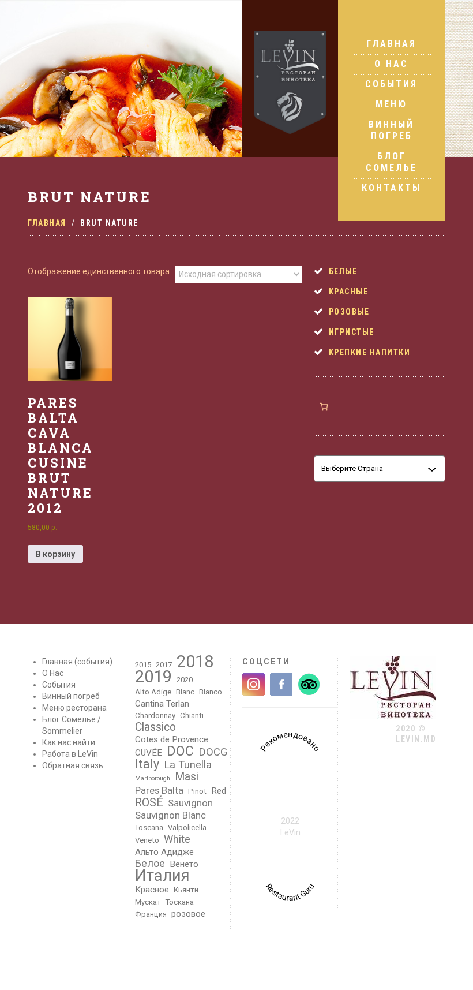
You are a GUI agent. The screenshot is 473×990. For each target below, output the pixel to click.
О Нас (391, 63)
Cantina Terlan (162, 703)
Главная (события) (77, 661)
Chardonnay (155, 715)
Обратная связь (72, 765)
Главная (391, 43)
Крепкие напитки (370, 352)
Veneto (147, 840)
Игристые (351, 332)
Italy (147, 764)
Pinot (197, 791)
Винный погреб (391, 130)
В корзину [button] (55, 554)
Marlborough (152, 778)
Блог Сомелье (391, 162)
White (177, 839)
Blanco (210, 692)
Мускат (148, 902)
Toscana (149, 827)
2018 (195, 661)
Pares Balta (159, 790)
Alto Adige (153, 692)
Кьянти (186, 890)
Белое (150, 863)
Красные (349, 291)
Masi (186, 777)
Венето (184, 864)
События (391, 84)
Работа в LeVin (70, 754)
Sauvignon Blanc (170, 815)
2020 (185, 679)
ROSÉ (149, 803)
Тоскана (180, 902)
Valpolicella (187, 827)
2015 (143, 664)
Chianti (192, 715)
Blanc (185, 692)
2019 (153, 676)
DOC (180, 751)
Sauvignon (190, 803)
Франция (151, 914)
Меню (391, 104)
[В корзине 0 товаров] (324, 407)
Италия (162, 875)
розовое (188, 914)
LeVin (290, 832)
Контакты (391, 187)
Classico (155, 727)
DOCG (212, 752)
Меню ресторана (74, 707)
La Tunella (188, 765)
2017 (164, 664)
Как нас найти (68, 742)
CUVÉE (148, 753)
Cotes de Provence (171, 739)
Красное (152, 889)
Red (218, 791)
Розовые (349, 311)
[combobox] (374, 468)
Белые (343, 271)
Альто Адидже (164, 852)
